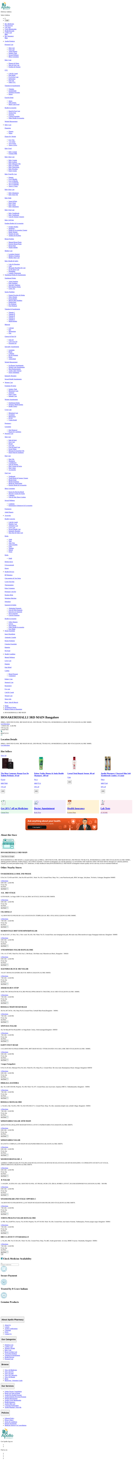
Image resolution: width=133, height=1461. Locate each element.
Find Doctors (9, 25)
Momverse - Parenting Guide (13, 1380)
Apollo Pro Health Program (13, 1395)
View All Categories (11, 1375)
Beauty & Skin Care (11, 1352)
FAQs (6, 1332)
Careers (7, 1327)
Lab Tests (8, 27)
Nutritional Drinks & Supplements (15, 275)
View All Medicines (11, 1370)
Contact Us (8, 1334)
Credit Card (8, 33)
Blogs (6, 1379)
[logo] (7, 1438)
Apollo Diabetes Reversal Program (15, 1397)
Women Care (9, 382)
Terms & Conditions (11, 1422)
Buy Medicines (9, 24)
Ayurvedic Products (11, 1353)
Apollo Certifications (11, 1328)
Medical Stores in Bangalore (13, 709)
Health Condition (10, 654)
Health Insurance (10, 1402)
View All (3, 755)
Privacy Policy (9, 1420)
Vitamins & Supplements (12, 1355)
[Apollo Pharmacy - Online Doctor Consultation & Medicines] (6, 10)
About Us (8, 1325)
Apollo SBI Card (10, 1404)
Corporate (8, 1330)
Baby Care (8, 125)
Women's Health (10, 1348)
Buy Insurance (9, 37)
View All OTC (9, 1372)
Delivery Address (6, 12)
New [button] (6, 34)
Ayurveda (8, 515)
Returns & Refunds (11, 1423)
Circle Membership (10, 29)
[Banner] (61, 829)
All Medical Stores (10, 707)
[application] (66, 1063)
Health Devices (9, 572)
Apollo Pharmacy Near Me (13, 1407)
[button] (17, 806)
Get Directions (5, 724)
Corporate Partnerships (12, 1405)
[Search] (1, 1263)
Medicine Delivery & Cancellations (15, 1425)
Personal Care (9, 433)
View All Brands (10, 1377)
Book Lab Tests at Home (12, 1393)
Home (6, 706)
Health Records (9, 31)
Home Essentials (10, 631)
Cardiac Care (9, 1346)
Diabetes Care (9, 1345)
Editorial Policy (9, 1418)
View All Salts (9, 1373)
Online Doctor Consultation (13, 1391)
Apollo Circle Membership (13, 1400)
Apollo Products (10, 41)
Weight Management (11, 1398)
